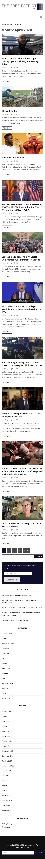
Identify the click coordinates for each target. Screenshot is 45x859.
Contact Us (6, 827)
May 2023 (5, 786)
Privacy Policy (7, 824)
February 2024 (7, 741)
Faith (3, 658)
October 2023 (7, 761)
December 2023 (7, 751)
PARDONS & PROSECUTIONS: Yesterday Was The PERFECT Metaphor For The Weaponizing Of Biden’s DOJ (22, 207)
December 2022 (7, 810)
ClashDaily (5, 68)
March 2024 (6, 736)
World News (6, 698)
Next (26, 550)
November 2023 (7, 756)
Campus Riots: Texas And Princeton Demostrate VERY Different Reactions (21, 258)
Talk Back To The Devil (13, 157)
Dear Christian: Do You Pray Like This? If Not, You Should (22, 525)
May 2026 (5, 726)
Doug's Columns (8, 643)
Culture (4, 639)
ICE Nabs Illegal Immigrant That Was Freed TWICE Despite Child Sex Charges (22, 364)
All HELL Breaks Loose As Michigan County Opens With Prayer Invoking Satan (20, 61)
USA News (5, 688)
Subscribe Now (12, 580)
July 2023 (5, 776)
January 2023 (6, 805)
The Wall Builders (10, 110)
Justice (4, 663)
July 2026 (5, 716)
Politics (4, 678)
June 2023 (5, 781)
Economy (5, 648)
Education (5, 653)
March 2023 (6, 795)
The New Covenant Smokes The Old (15, 620)
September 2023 (8, 766)
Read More (6, 81)
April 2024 (5, 731)
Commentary (7, 634)
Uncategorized (7, 683)
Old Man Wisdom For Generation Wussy (16, 595)
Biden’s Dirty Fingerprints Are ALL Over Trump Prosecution (22, 415)
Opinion (5, 673)
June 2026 (5, 721)
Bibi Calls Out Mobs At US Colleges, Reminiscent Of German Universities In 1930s (21, 309)
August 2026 (6, 711)
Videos (4, 693)
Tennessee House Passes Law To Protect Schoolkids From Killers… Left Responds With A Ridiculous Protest (22, 471)
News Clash (6, 668)
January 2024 (6, 746)
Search (38, 556)
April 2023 (5, 790)
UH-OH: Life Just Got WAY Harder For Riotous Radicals (22, 608)
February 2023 (7, 800)
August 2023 (6, 771)
